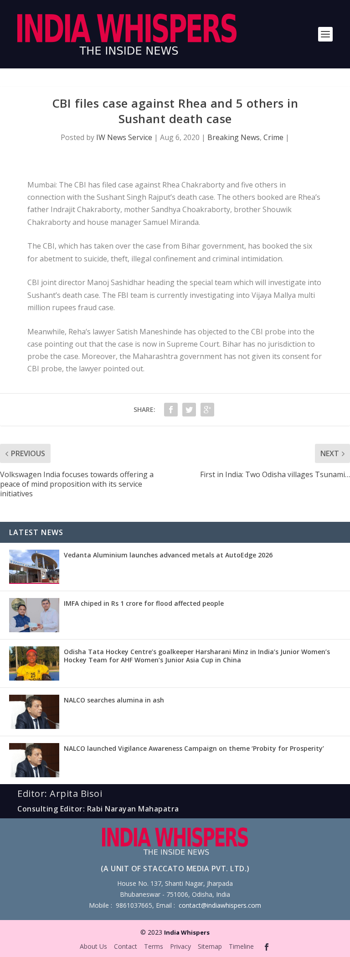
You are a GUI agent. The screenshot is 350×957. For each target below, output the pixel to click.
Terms (153, 946)
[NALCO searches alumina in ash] (34, 712)
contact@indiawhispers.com (220, 905)
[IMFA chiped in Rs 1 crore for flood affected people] (34, 615)
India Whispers (187, 932)
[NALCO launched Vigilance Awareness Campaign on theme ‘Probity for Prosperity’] (34, 760)
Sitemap (210, 946)
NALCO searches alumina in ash (114, 700)
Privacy (180, 946)
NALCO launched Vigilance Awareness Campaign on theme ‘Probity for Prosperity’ (194, 748)
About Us (93, 946)
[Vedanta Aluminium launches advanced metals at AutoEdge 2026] (34, 567)
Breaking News (233, 137)
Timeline (241, 946)
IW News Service (124, 137)
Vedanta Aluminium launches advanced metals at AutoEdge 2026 (168, 555)
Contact (125, 946)
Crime (273, 137)
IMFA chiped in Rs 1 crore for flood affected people (144, 603)
